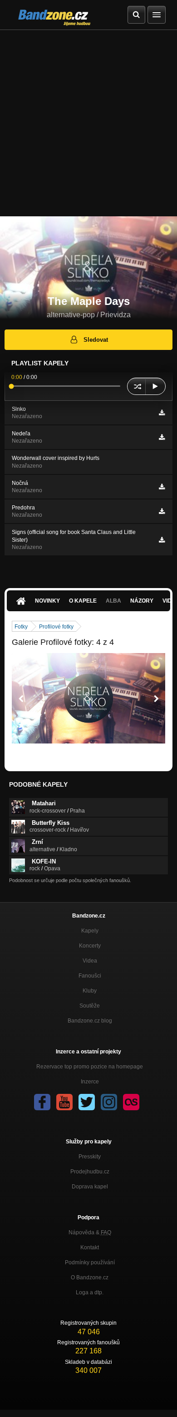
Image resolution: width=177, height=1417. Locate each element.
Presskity (90, 1156)
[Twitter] (87, 1102)
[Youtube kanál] (64, 1102)
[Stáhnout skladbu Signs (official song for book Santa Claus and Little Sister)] (161, 540)
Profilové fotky (56, 627)
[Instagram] (109, 1102)
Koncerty (90, 946)
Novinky (47, 601)
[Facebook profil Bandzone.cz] (42, 1102)
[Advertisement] (88, 123)
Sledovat (96, 339)
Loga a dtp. (89, 1292)
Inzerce (90, 1081)
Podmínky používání (90, 1262)
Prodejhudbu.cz (89, 1171)
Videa (90, 961)
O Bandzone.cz (89, 1277)
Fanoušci (90, 976)
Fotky (21, 627)
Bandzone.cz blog (90, 1021)
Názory (141, 601)
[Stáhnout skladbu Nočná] (161, 487)
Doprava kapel (90, 1186)
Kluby (90, 991)
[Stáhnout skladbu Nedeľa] (161, 437)
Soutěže (89, 1006)
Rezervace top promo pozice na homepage (89, 1066)
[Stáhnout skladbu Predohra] (161, 511)
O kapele (83, 601)
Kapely (89, 931)
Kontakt (89, 1247)
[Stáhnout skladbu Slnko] (161, 412)
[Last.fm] (131, 1102)
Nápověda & (90, 1232)
